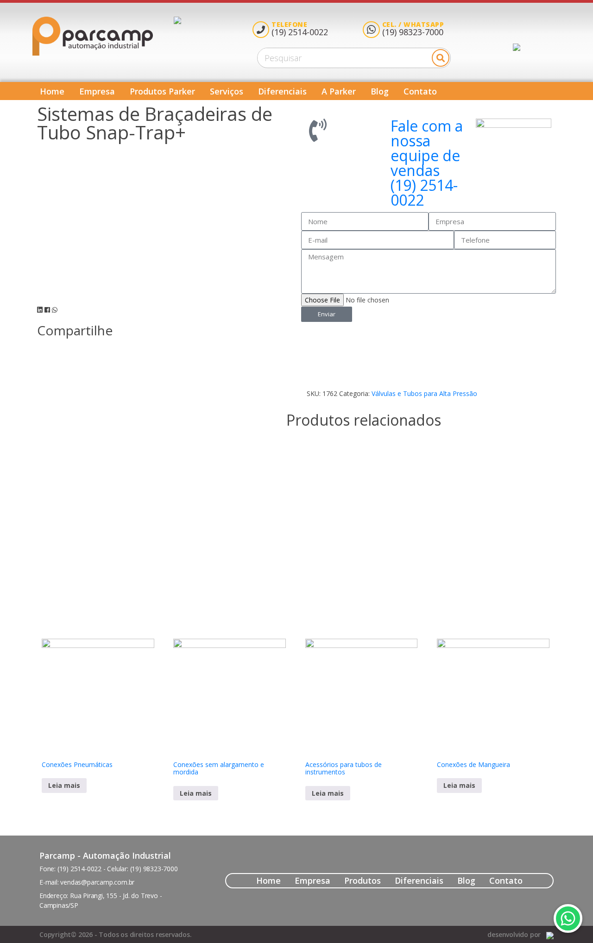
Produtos (362, 880)
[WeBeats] (550, 934)
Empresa (97, 91)
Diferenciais (282, 91)
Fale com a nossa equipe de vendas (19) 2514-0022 (427, 163)
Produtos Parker (162, 91)
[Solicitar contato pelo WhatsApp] (568, 918)
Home (52, 91)
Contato (420, 91)
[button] (40, 310)
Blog (380, 91)
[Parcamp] (103, 36)
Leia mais (64, 785)
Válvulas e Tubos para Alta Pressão (424, 393)
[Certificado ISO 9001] (177, 36)
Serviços (226, 91)
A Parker (339, 91)
